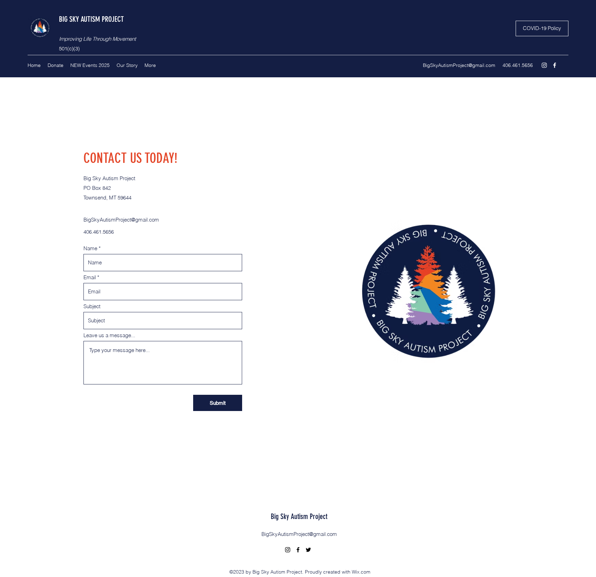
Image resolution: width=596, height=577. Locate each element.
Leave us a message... (109, 335)
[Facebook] (554, 65)
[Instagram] (544, 65)
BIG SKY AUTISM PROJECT (91, 19)
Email (89, 277)
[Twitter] (308, 549)
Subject (91, 306)
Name (90, 248)
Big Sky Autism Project (299, 516)
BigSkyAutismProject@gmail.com (459, 65)
